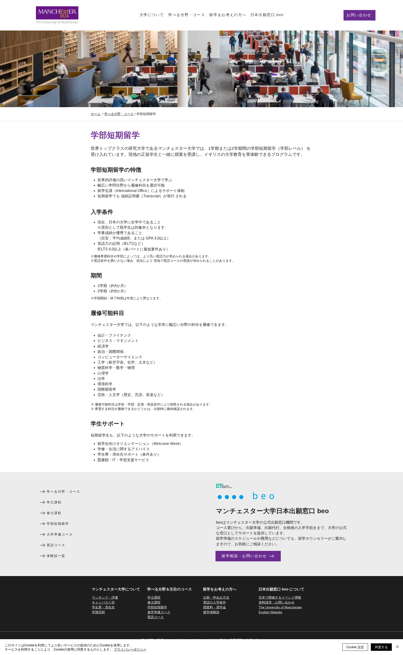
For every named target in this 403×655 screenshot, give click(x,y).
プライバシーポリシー (130, 649)
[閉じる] (397, 647)
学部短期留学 (157, 607)
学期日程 (98, 612)
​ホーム (96, 114)
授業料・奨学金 (214, 607)
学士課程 (153, 597)
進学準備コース (158, 612)
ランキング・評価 (105, 597)
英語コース (155, 617)
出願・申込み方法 (216, 597)
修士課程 (153, 602)
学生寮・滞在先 (103, 607)
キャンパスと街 (103, 602)
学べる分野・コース (119, 114)
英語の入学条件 (214, 602)
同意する (381, 647)
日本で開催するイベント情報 (280, 597)
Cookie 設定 (355, 647)
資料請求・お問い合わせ (277, 602)
